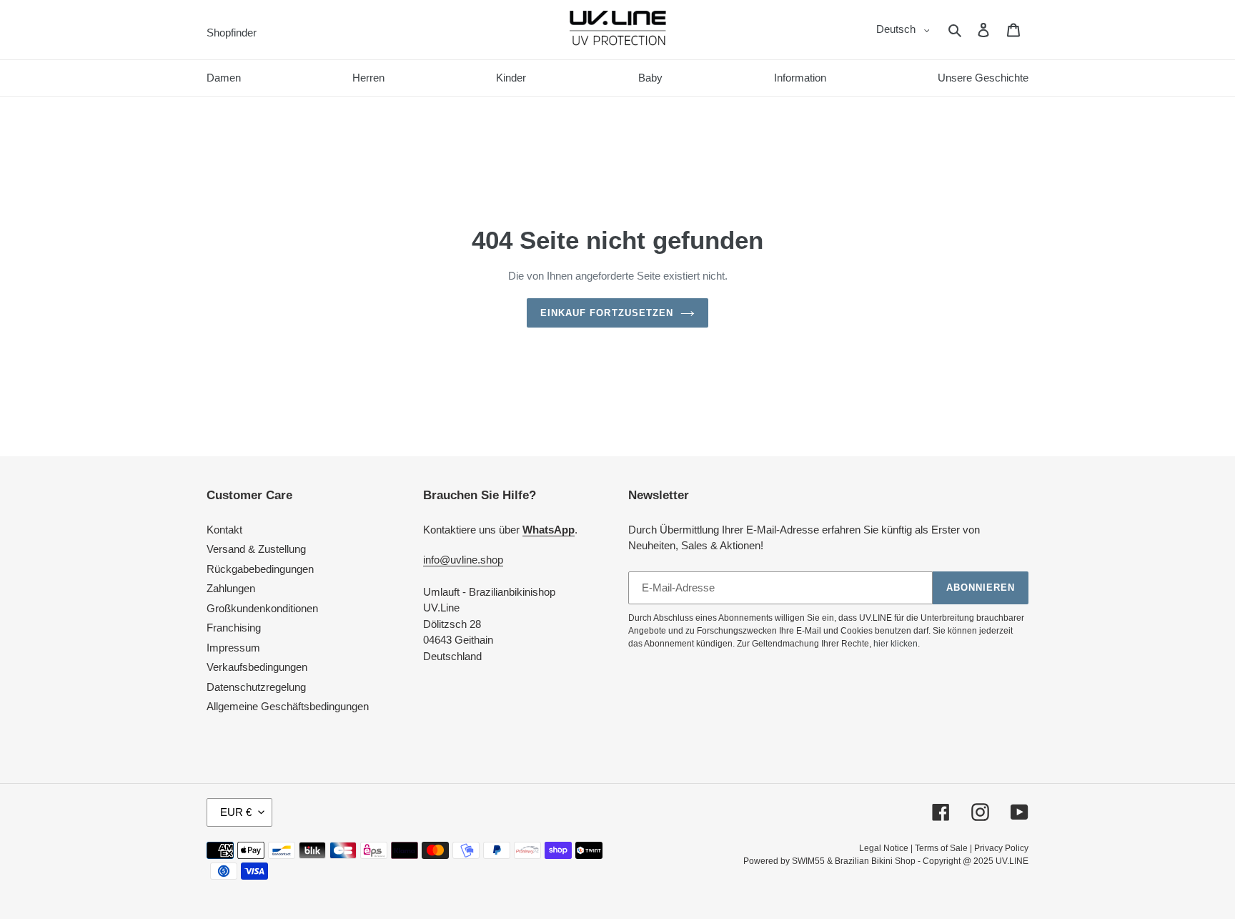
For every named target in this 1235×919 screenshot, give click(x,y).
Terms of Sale (941, 848)
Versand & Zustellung (256, 549)
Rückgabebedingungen (260, 569)
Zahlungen (231, 588)
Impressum (233, 648)
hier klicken (895, 644)
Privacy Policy (1001, 848)
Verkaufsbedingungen (257, 667)
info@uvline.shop (463, 560)
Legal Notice (883, 848)
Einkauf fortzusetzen (606, 313)
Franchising (234, 627)
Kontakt (224, 530)
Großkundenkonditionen (262, 608)
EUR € (236, 812)
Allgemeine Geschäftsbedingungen (288, 706)
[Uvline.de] (618, 30)
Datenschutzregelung (256, 687)
